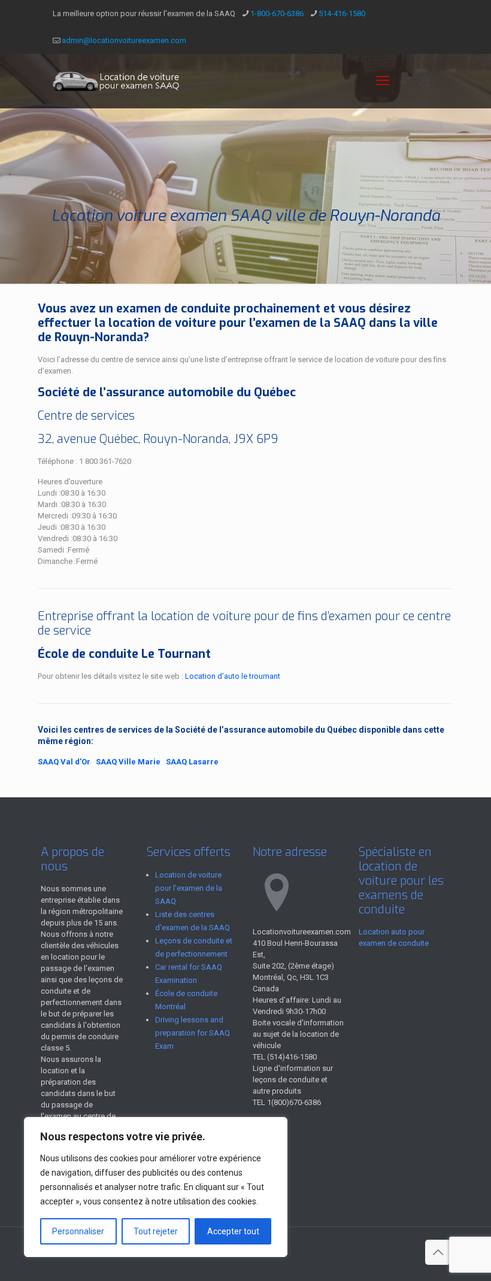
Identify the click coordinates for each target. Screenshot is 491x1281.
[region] (155, 1187)
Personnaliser (78, 1231)
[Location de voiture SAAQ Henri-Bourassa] (117, 81)
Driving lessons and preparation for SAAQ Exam (192, 1033)
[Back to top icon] (437, 1252)
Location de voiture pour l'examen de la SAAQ (188, 888)
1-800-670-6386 (277, 13)
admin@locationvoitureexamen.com (124, 40)
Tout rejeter (156, 1231)
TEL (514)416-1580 (285, 1056)
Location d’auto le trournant (232, 676)
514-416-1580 (342, 13)
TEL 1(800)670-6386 (287, 1102)
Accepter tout (233, 1231)
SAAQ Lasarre (192, 761)
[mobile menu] (382, 81)
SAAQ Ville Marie (128, 761)
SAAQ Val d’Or (64, 761)
